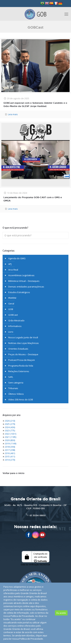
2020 (10, 440)
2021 (10, 437)
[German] (60, 3)
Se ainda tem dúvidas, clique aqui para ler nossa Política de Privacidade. (25, 637)
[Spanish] (51, 3)
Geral (11, 303)
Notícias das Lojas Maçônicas (23, 343)
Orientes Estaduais (18, 348)
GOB (10, 309)
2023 (10, 430)
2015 (10, 456)
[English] (47, 3)
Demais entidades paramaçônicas (26, 286)
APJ (10, 264)
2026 (10, 420)
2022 (10, 433)
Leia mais (13, 114)
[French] (56, 3)
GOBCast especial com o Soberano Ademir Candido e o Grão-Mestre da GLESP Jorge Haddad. (35, 104)
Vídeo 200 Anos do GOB (20, 399)
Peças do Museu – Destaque (23, 354)
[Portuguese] (42, 3)
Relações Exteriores (18, 371)
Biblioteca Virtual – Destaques (23, 280)
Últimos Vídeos (16, 393)
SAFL (10, 376)
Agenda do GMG (17, 258)
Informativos (15, 326)
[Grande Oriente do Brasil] (35, 14)
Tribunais (13, 388)
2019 (10, 443)
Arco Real (13, 269)
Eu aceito (61, 612)
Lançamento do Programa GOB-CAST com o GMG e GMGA (32, 199)
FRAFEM (12, 297)
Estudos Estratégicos (19, 292)
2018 (10, 446)
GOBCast (13, 314)
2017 (10, 450)
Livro (10, 331)
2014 (10, 459)
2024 (10, 427)
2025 (10, 424)
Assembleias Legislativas (21, 275)
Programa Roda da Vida (20, 365)
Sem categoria (15, 382)
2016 (10, 453)
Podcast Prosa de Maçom (21, 360)
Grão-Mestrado (16, 320)
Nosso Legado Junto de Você (23, 337)
